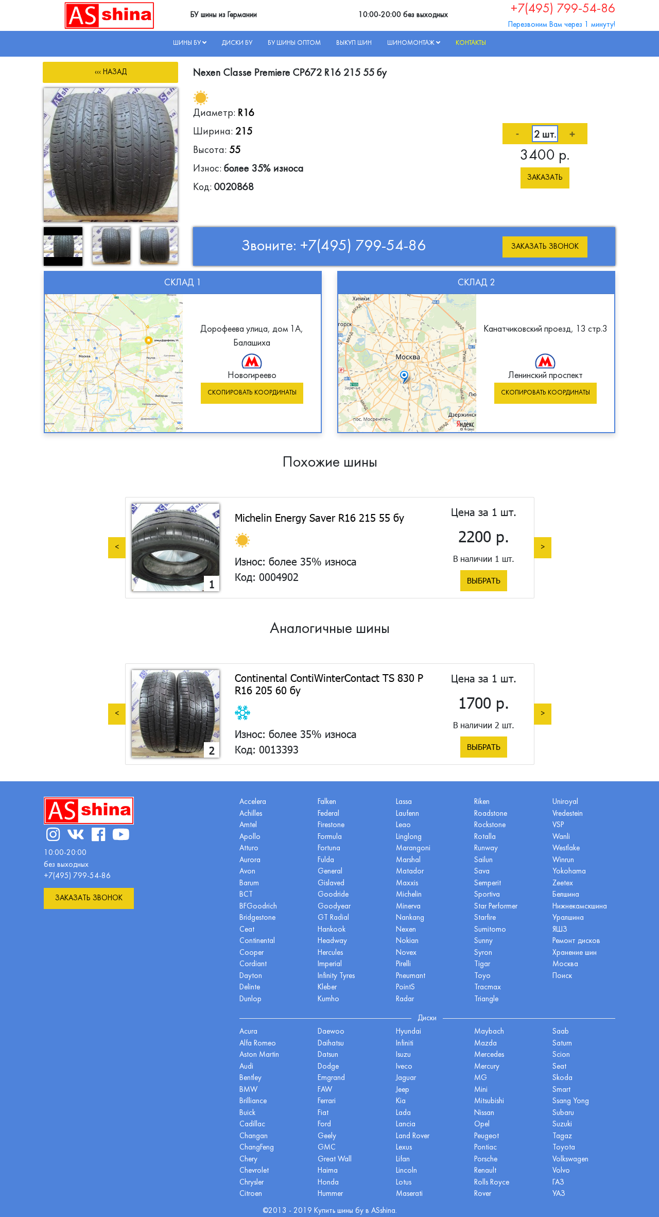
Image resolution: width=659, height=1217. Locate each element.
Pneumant (410, 976)
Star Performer (495, 907)
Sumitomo (490, 930)
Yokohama (569, 872)
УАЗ (558, 1194)
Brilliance (253, 1101)
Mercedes (489, 1055)
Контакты (471, 43)
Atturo (248, 848)
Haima (328, 1171)
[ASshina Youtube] (121, 836)
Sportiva (487, 895)
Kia (401, 1101)
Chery (248, 1159)
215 (243, 132)
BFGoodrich (258, 907)
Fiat (323, 1113)
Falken (327, 802)
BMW (248, 1090)
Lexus (404, 1148)
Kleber (327, 987)
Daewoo (331, 1032)
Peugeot (486, 1136)
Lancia (405, 1124)
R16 (246, 113)
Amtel (248, 825)
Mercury (486, 1067)
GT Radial (333, 918)
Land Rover (412, 1136)
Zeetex (562, 883)
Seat (559, 1067)
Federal (328, 814)
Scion (561, 1055)
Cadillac (252, 1124)
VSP (558, 825)
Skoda (562, 1078)
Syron (483, 953)
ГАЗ (558, 1183)
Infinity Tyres (336, 976)
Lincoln (406, 1171)
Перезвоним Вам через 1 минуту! (561, 25)
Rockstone (490, 825)
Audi (246, 1067)
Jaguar (406, 1078)
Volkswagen (570, 1159)
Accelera (252, 802)
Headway (332, 941)
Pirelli (403, 964)
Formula (330, 837)
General (330, 872)
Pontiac (485, 1148)
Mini (481, 1090)
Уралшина (568, 918)
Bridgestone (257, 918)
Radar (405, 999)
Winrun (563, 860)
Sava (482, 872)
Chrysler (251, 1183)
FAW (325, 1090)
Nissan (484, 1113)
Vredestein (567, 814)
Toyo (482, 976)
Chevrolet (254, 1171)
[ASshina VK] (75, 836)
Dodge (328, 1067)
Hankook (331, 930)
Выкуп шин (354, 43)
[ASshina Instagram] (53, 836)
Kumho (328, 999)
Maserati (409, 1194)
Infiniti (404, 1044)
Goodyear (334, 907)
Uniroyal (565, 802)
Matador (410, 872)
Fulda (326, 860)
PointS (405, 987)
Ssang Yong (570, 1101)
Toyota (563, 1148)
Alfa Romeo (257, 1044)
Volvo (561, 1171)
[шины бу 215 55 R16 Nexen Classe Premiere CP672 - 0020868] (111, 155)
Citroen (250, 1194)
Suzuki (562, 1124)
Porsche (485, 1159)
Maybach (489, 1032)
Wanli (561, 837)
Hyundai (408, 1032)
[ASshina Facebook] (98, 836)
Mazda (485, 1044)
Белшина (565, 895)
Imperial (330, 964)
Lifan (403, 1159)
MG (480, 1078)
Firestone (331, 825)
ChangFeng (256, 1148)
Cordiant (253, 964)
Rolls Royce (491, 1183)
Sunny (483, 941)
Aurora (250, 860)
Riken (482, 802)
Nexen (406, 930)
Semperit (487, 883)
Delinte (249, 987)
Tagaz (562, 1136)
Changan (253, 1136)
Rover (482, 1194)
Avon (247, 872)
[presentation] (117, 547)
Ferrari (327, 1101)
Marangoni (413, 848)
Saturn (562, 1044)
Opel (482, 1124)
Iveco (404, 1067)
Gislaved (331, 883)
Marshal (408, 860)
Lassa (404, 802)
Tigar (482, 964)
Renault (485, 1171)
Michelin (409, 895)
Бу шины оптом (294, 43)
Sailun (483, 860)
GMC (327, 1148)
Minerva (408, 907)
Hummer (330, 1194)
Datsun (328, 1055)
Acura (248, 1032)
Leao (403, 825)
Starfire (485, 918)
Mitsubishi (489, 1101)
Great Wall (335, 1159)
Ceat (246, 930)
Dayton (250, 976)
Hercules (330, 953)
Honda (328, 1183)
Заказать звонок (545, 247)
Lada (403, 1113)
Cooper (251, 953)
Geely (327, 1136)
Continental (257, 941)
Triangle (486, 999)
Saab (560, 1032)
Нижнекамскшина (579, 907)
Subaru (563, 1113)
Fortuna (329, 848)
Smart (561, 1090)
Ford (324, 1124)
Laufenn (407, 814)
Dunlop (250, 999)
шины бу (351, 1211)
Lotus (403, 1183)
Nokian (407, 941)
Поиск (562, 976)
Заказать (545, 178)
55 (234, 150)
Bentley (250, 1078)
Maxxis (407, 883)
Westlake (566, 848)
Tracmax (487, 987)
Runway (486, 848)
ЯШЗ (559, 930)
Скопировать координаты (252, 393)
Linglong (409, 837)
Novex (406, 953)
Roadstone (490, 814)
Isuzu (403, 1055)
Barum (249, 883)
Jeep (402, 1090)
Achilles (250, 814)
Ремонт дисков (576, 941)
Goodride (333, 895)
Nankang (410, 918)
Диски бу (237, 43)
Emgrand (331, 1078)
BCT (246, 895)
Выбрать (483, 580)
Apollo (250, 837)
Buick (247, 1113)
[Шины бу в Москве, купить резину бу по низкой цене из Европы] (109, 15)
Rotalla (485, 837)
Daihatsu (331, 1044)
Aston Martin (259, 1055)
